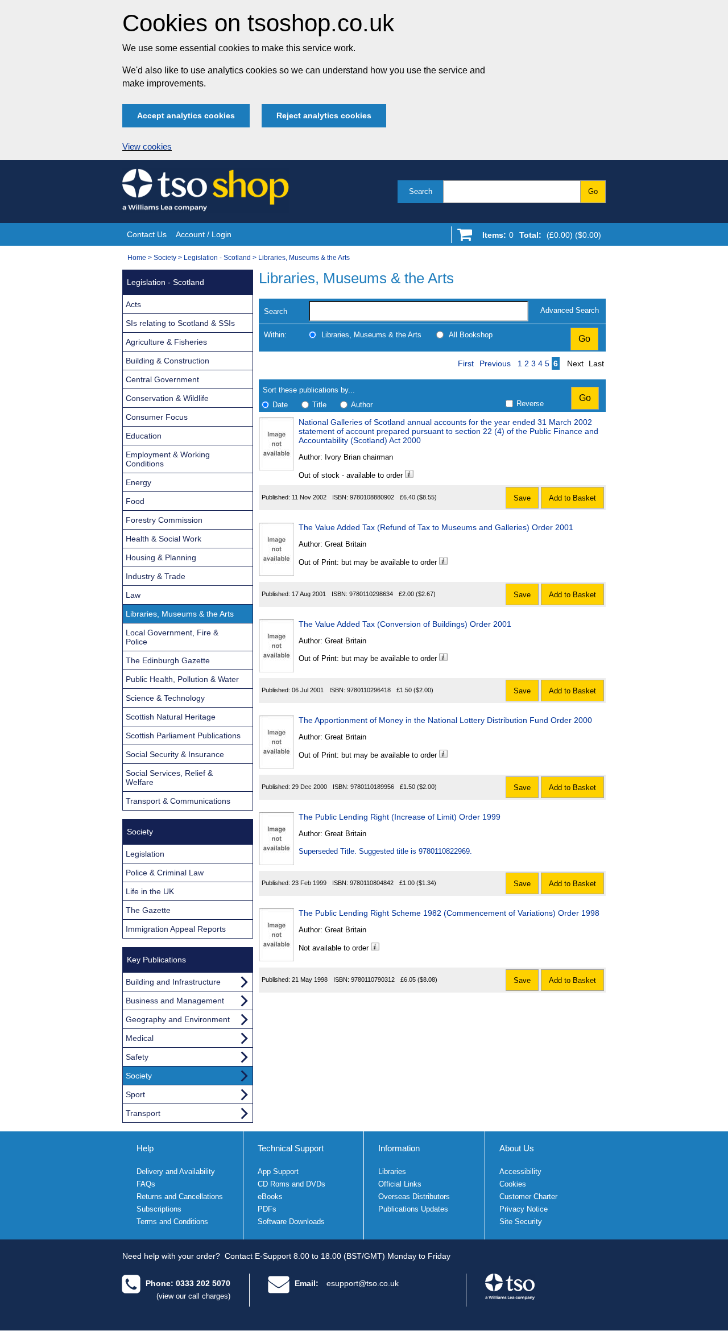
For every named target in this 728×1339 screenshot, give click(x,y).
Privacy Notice (523, 1209)
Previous (495, 363)
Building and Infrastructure (173, 981)
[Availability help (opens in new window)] (409, 475)
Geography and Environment (178, 1019)
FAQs (145, 1184)
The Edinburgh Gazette (168, 660)
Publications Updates (413, 1209)
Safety (137, 1056)
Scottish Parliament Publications (183, 735)
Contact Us (147, 234)
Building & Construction (167, 360)
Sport (135, 1094)
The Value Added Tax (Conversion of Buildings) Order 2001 (405, 624)
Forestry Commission (164, 519)
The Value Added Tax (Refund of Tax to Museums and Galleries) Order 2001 (436, 527)
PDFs (267, 1209)
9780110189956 (372, 786)
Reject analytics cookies (323, 115)
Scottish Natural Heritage (171, 716)
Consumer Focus (157, 416)
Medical (140, 1038)
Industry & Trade (155, 576)
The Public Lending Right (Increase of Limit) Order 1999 (399, 816)
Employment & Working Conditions (168, 459)
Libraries (392, 1171)
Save (522, 498)
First (466, 363)
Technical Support (291, 1148)
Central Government (162, 379)
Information (399, 1148)
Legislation (145, 853)
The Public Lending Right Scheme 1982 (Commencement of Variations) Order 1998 (449, 913)
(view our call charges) (193, 1296)
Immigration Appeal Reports (176, 928)
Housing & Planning (161, 557)
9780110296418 (369, 690)
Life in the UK (150, 891)
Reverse (530, 403)
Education (144, 435)
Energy (138, 482)
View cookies (147, 146)
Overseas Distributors (414, 1196)
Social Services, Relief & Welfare (169, 777)
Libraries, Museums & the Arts (304, 258)
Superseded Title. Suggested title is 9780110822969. (385, 851)
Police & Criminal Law (165, 872)
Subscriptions (158, 1209)
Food (135, 501)
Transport (143, 1113)
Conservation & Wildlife (167, 398)
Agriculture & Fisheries (166, 341)
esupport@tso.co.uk (362, 1283)
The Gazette (148, 910)
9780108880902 (372, 497)
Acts (133, 304)
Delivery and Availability (175, 1171)
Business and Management (175, 1000)
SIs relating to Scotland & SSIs (180, 323)
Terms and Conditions (172, 1221)
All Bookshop (471, 334)
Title (319, 404)
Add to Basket (572, 498)
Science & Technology (165, 697)
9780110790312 (373, 979)
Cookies (512, 1184)
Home (136, 258)
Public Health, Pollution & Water (182, 679)
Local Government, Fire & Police (172, 637)
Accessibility (520, 1171)
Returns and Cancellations (179, 1196)
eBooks (270, 1196)
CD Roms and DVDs (291, 1184)
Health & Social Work (163, 538)
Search (420, 191)
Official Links (399, 1184)
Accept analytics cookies (186, 115)
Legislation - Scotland (217, 258)
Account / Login (203, 234)
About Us (516, 1148)
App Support (278, 1171)
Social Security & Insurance (175, 754)
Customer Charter (528, 1196)
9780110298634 (371, 593)
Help (145, 1148)
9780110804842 (372, 882)
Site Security (520, 1221)
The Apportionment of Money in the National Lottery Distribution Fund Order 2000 (445, 720)
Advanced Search (569, 310)
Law (133, 595)
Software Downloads (291, 1221)
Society (165, 258)
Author (362, 404)
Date (280, 404)
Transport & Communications (178, 800)
